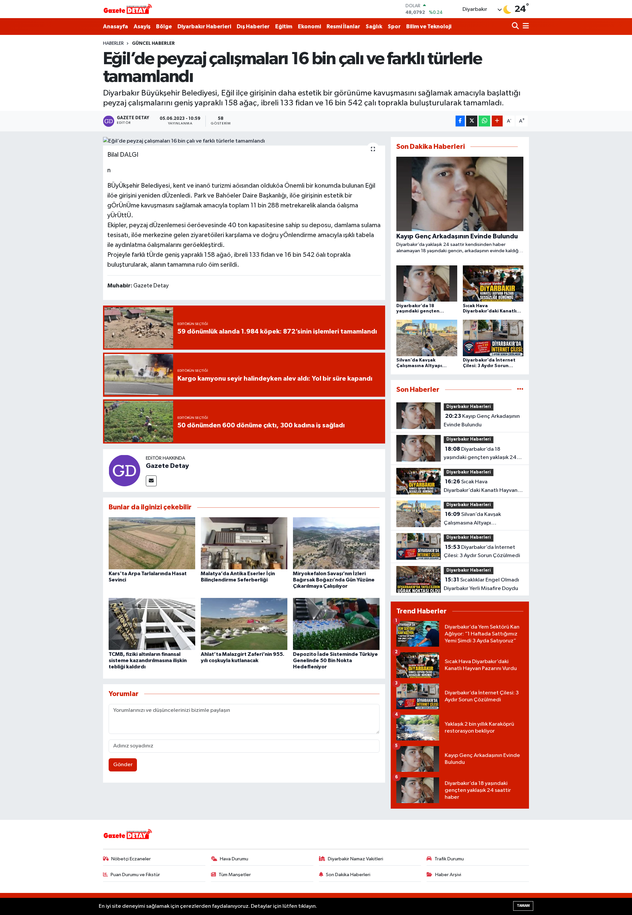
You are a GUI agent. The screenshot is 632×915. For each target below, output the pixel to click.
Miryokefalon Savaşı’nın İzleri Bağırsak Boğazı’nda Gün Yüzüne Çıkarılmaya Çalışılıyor (334, 580)
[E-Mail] (151, 480)
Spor (394, 26)
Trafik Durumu (449, 858)
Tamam (523, 905)
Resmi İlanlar (343, 26)
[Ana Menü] (524, 26)
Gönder (123, 764)
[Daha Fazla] (497, 121)
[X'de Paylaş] (471, 121)
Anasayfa (115, 26)
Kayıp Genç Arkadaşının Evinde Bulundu (482, 420)
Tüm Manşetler (235, 874)
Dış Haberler (253, 26)
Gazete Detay (167, 466)
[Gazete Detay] (124, 470)
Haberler (113, 43)
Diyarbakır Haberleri (204, 26)
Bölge (164, 26)
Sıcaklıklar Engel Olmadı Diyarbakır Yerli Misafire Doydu (481, 584)
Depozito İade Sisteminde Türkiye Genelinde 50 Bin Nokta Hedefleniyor (335, 660)
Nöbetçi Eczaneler (131, 858)
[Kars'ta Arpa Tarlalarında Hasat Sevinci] (152, 543)
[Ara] (516, 26)
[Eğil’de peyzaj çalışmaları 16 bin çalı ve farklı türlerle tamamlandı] (244, 141)
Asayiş (142, 26)
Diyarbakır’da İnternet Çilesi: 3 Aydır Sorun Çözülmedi (482, 551)
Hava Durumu (234, 858)
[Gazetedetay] (127, 9)
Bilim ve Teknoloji (428, 26)
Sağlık (374, 26)
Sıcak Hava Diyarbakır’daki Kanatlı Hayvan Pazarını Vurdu (480, 487)
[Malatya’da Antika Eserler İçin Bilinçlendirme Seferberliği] (244, 543)
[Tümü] (520, 389)
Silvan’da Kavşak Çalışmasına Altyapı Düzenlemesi (472, 519)
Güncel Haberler (153, 43)
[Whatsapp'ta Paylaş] (484, 121)
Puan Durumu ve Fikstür (135, 874)
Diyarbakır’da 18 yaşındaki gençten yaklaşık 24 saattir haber (480, 454)
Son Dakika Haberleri (348, 874)
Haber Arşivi (448, 874)
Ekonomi (309, 26)
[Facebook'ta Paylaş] (460, 121)
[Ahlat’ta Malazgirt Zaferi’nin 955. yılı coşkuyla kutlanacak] (244, 624)
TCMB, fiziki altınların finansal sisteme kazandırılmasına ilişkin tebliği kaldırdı (148, 660)
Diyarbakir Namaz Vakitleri (355, 858)
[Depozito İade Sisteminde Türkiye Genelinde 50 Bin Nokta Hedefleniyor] (336, 624)
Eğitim (283, 26)
